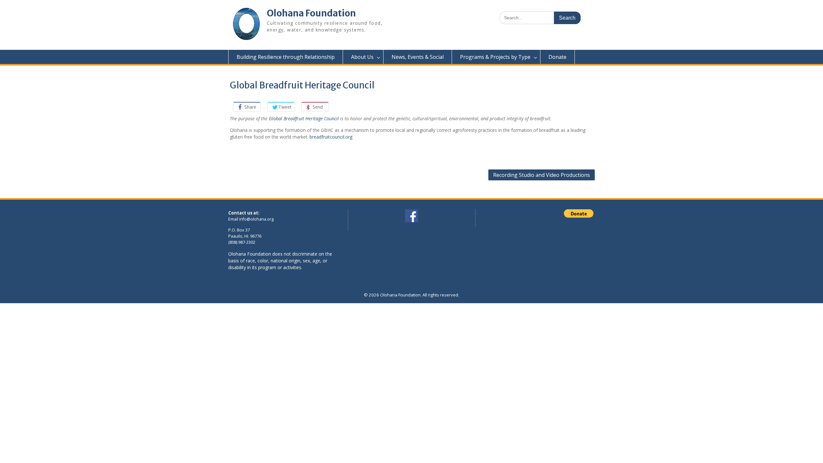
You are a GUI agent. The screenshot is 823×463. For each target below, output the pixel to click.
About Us (362, 56)
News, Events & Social (418, 56)
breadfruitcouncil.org (331, 137)
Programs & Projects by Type (495, 56)
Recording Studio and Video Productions (541, 174)
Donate (557, 56)
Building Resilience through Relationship (286, 56)
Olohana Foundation (311, 13)
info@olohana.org (256, 219)
